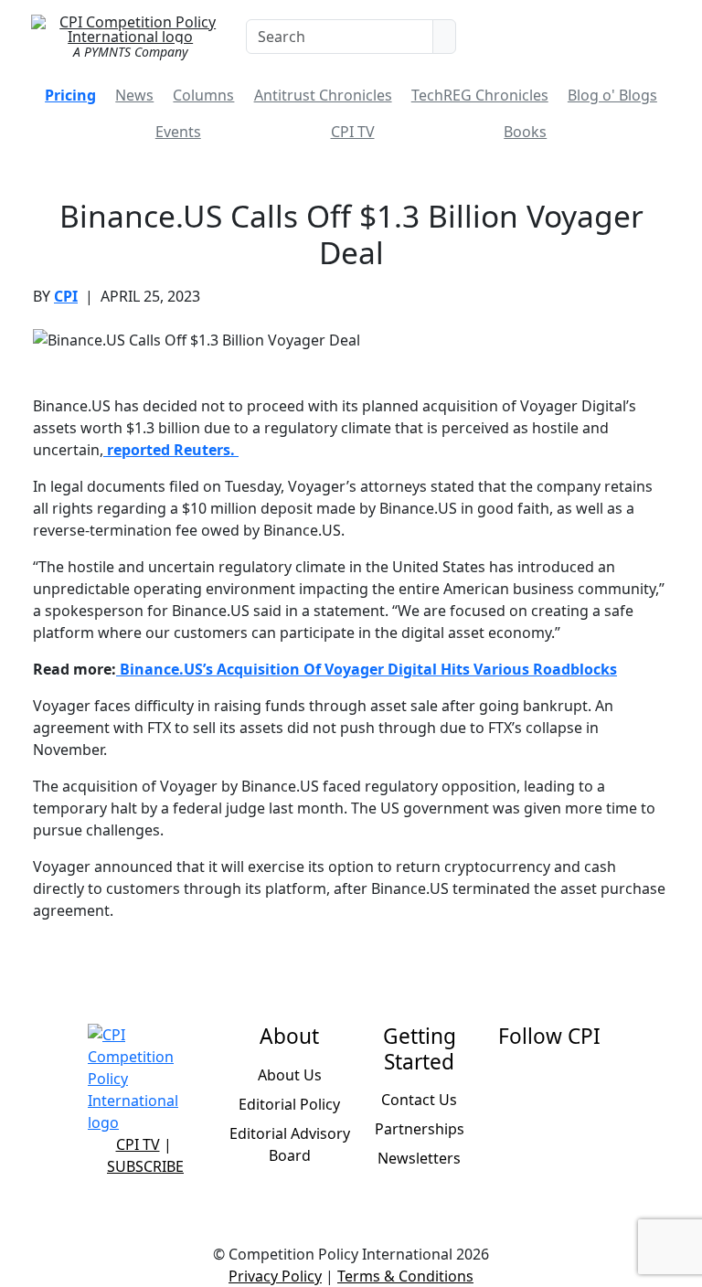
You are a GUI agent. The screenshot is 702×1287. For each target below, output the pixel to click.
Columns (203, 95)
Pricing (70, 95)
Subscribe (145, 1166)
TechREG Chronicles (479, 95)
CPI (66, 296)
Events (178, 132)
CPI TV (353, 132)
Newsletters (419, 1158)
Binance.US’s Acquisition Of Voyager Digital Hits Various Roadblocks (366, 669)
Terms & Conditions (405, 1276)
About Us (290, 1075)
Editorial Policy (289, 1104)
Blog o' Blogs (612, 95)
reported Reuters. (171, 450)
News (134, 95)
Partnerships (419, 1129)
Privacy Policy (275, 1276)
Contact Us (419, 1100)
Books (525, 132)
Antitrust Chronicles (323, 95)
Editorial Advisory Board (289, 1144)
